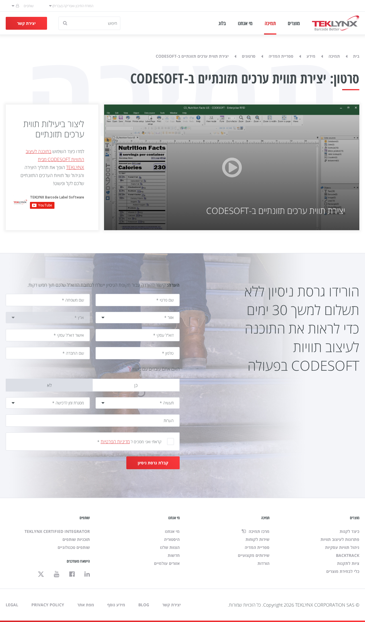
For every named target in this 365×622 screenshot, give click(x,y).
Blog (143, 604)
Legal (12, 604)
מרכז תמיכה (258, 531)
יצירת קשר (26, 23)
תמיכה (270, 23)
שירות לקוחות (257, 539)
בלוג (222, 23)
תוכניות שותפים (76, 539)
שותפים (29, 5)
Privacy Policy (47, 604)
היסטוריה (172, 539)
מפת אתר (85, 604)
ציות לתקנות (348, 563)
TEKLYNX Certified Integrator (57, 531)
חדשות (174, 555)
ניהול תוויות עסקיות (342, 547)
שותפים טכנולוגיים (74, 547)
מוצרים (294, 23)
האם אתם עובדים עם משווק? (154, 369)
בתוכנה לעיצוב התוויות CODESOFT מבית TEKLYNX (55, 159)
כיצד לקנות (349, 531)
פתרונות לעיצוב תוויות (340, 539)
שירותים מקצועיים (253, 555)
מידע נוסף (116, 604)
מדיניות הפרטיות (115, 441)
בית (356, 56)
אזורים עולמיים (167, 563)
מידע (311, 56)
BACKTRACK (347, 555)
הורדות (263, 563)
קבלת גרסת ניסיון (153, 463)
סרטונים (249, 56)
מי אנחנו (245, 23)
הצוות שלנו (170, 547)
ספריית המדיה (281, 56)
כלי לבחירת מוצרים (342, 571)
